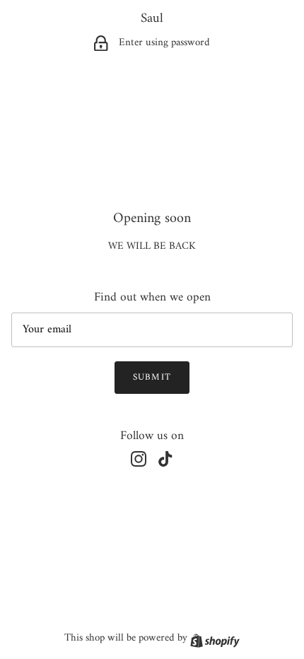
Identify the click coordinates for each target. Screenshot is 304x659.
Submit (151, 377)
